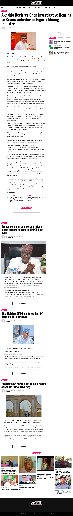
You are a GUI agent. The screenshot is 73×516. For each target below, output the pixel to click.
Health (45, 7)
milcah (8, 29)
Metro (50, 7)
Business (30, 7)
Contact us (56, 7)
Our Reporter (10, 237)
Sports (24, 7)
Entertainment (17, 7)
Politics (40, 7)
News (35, 7)
